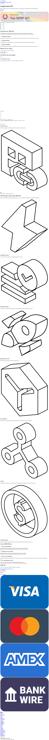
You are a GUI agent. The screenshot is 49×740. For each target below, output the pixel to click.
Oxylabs (1, 721)
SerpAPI (1, 724)
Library (1, 716)
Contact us (2, 728)
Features (1, 2)
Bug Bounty (2, 734)
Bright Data (2, 722)
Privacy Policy (2, 731)
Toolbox (1, 717)
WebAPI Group (2, 730)
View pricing (10, 568)
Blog (10, 2)
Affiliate (1, 733)
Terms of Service (3, 732)
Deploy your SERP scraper (4, 568)
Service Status (2, 718)
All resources (2, 719)
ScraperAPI (2, 723)
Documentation (7, 2)
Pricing (4, 2)
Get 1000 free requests (3, 52)
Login (1, 727)
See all (1, 725)
